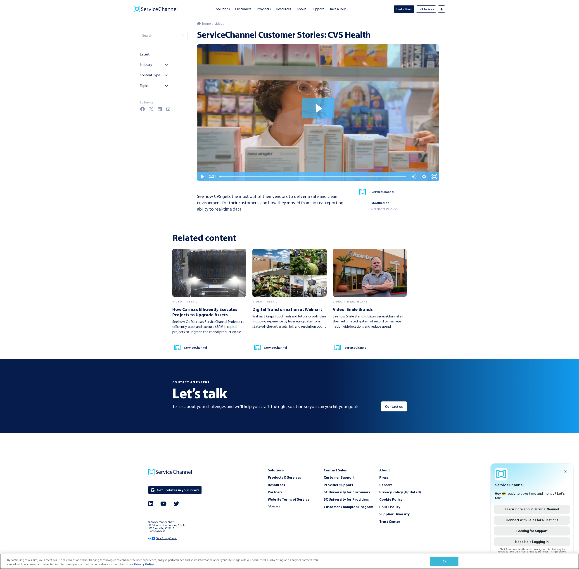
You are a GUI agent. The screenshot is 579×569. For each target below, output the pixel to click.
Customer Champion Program (348, 506)
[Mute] (414, 176)
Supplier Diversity (394, 514)
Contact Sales (335, 470)
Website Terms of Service (288, 499)
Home (206, 24)
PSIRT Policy (389, 506)
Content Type (150, 75)
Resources (283, 9)
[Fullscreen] (434, 176)
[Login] (441, 9)
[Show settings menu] (424, 176)
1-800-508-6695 (156, 531)
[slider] (313, 176)
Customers (243, 9)
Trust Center (389, 521)
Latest (145, 54)
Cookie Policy (390, 499)
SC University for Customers (347, 492)
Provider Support (338, 485)
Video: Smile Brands (353, 309)
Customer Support (339, 477)
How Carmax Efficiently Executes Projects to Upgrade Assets (204, 311)
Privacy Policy (144, 564)
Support (318, 9)
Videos (219, 24)
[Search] (182, 35)
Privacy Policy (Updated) (400, 492)
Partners (275, 492)
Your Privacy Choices (166, 538)
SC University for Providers (346, 499)
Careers (385, 485)
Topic (144, 86)
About (301, 9)
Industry (146, 64)
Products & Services (284, 477)
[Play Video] (202, 176)
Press (383, 477)
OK (444, 561)
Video (177, 301)
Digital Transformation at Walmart (287, 309)
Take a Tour (338, 9)
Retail (192, 301)
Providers (264, 9)
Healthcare (357, 301)
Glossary (274, 506)
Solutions (223, 9)
